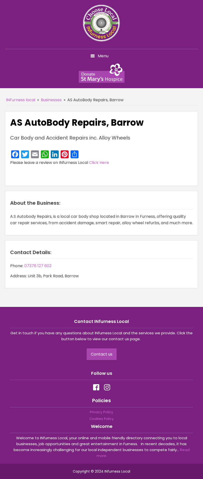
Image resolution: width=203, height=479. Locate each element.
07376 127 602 (37, 266)
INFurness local (20, 100)
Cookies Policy (101, 418)
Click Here (99, 162)
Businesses (51, 100)
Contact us (101, 354)
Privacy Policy (101, 412)
